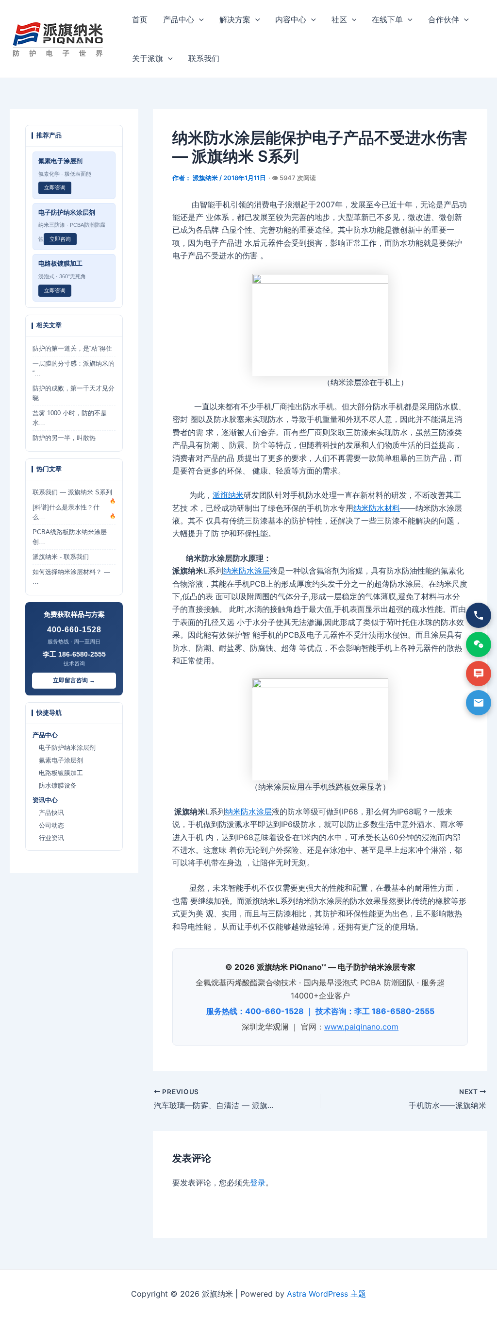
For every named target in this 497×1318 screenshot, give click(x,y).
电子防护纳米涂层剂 (64, 747)
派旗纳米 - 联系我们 (61, 557)
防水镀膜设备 (55, 785)
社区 (339, 19)
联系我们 (203, 58)
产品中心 (178, 19)
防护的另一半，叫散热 (64, 438)
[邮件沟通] (478, 702)
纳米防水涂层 (246, 570)
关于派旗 (147, 58)
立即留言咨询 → (74, 680)
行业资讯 (48, 838)
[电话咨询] (478, 615)
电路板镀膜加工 (58, 773)
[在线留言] (478, 673)
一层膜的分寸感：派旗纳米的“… (74, 368)
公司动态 (48, 825)
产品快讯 (48, 813)
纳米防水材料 (376, 508)
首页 (140, 19)
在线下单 (387, 19)
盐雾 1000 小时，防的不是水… (70, 418)
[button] (199, 19)
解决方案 (234, 19)
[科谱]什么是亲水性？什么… (74, 512)
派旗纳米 (228, 495)
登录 (257, 1182)
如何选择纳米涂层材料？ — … (71, 577)
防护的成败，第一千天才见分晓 (74, 393)
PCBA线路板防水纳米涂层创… (70, 537)
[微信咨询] (478, 644)
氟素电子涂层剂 (58, 760)
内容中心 (290, 19)
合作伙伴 (443, 19)
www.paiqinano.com (361, 1026)
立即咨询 (55, 187)
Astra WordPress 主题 (326, 1294)
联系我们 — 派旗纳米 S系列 (74, 494)
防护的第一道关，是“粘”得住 (72, 348)
